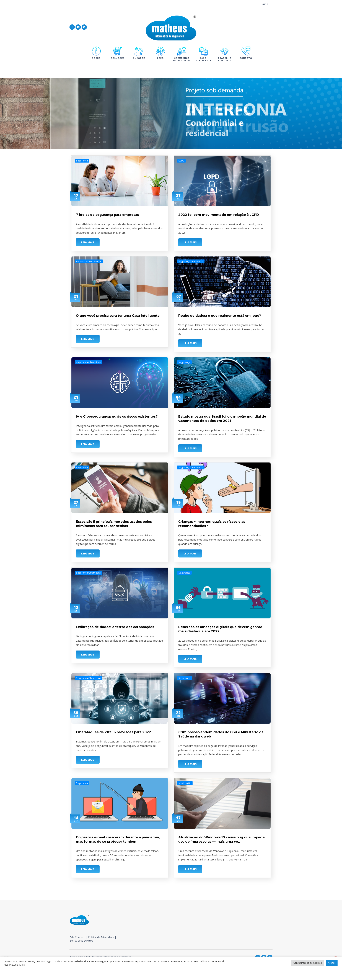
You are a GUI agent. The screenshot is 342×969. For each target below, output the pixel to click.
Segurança (82, 160)
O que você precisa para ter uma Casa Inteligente (118, 316)
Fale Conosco (77, 937)
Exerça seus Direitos (81, 940)
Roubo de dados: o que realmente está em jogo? (219, 316)
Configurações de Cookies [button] (307, 962)
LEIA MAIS (87, 242)
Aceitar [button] (331, 962)
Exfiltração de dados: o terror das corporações (115, 627)
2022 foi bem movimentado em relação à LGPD (218, 215)
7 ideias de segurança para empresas (107, 215)
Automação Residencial (88, 261)
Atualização (184, 783)
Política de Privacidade (101, 937)
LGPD (181, 160)
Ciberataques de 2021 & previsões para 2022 (113, 732)
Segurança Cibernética (190, 261)
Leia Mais (19, 964)
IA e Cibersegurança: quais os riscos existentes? (117, 416)
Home (264, 4)
